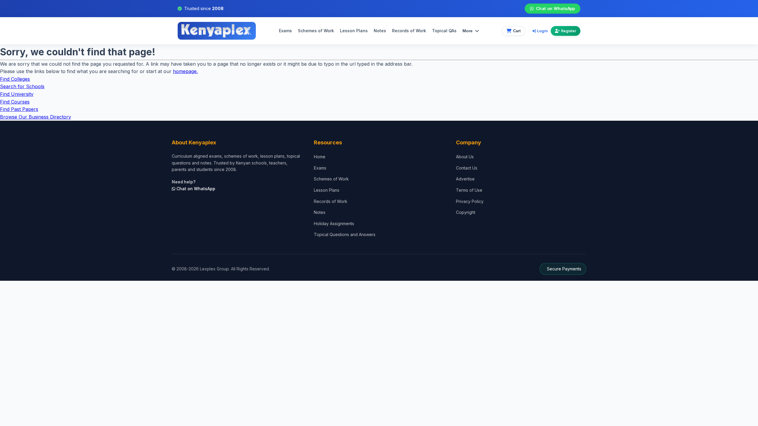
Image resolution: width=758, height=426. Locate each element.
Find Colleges (15, 79)
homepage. (185, 71)
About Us (465, 156)
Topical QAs (444, 30)
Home (319, 156)
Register (568, 31)
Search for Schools (22, 86)
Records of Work (409, 30)
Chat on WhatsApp (555, 8)
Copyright (465, 212)
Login (542, 30)
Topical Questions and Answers (344, 234)
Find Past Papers (19, 109)
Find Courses (15, 102)
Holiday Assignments (334, 223)
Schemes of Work (316, 30)
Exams (285, 30)
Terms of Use (469, 190)
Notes (380, 30)
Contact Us (466, 167)
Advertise (465, 178)
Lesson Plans (354, 30)
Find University (16, 94)
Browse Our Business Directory (35, 117)
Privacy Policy (470, 201)
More (467, 30)
